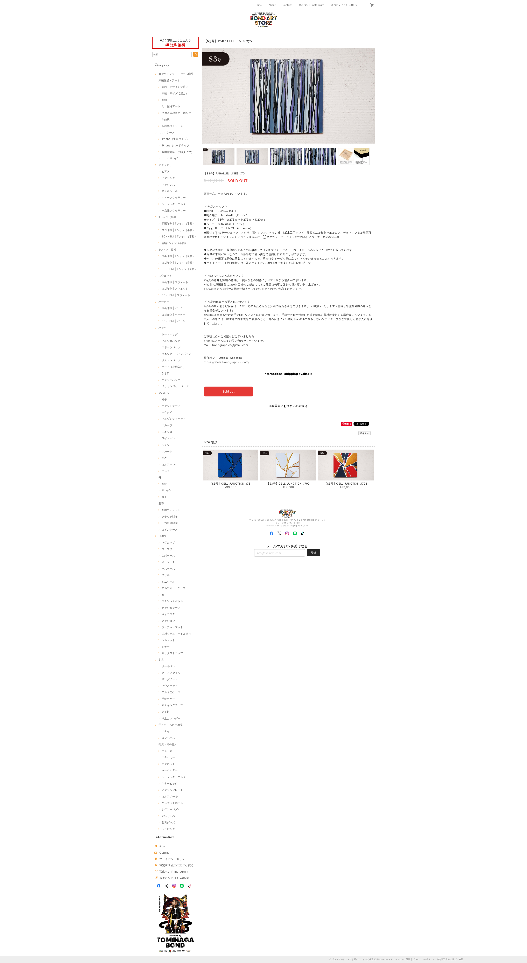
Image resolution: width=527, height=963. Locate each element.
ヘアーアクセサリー (174, 197)
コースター (168, 549)
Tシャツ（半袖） (169, 217)
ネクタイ (167, 412)
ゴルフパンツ (170, 464)
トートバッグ (170, 334)
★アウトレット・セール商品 (176, 73)
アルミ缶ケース (171, 692)
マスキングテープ (172, 705)
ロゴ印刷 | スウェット (175, 288)
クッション (168, 620)
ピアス (166, 171)
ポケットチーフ (171, 405)
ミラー (166, 646)
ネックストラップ (172, 653)
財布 (161, 503)
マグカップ (168, 542)
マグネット (168, 763)
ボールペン (168, 666)
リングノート (170, 679)
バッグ (163, 327)
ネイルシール (170, 191)
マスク (166, 470)
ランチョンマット (172, 627)
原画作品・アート (169, 80)
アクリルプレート (172, 789)
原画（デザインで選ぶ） (176, 86)
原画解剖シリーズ (172, 125)
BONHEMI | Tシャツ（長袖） (179, 269)
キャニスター (170, 614)
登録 (313, 552)
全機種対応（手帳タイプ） (178, 152)
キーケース (168, 562)
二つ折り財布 (170, 523)
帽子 (164, 399)
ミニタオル (168, 581)
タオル (166, 575)
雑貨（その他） (168, 744)
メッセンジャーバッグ (175, 386)
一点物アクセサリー (174, 210)
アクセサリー (167, 165)
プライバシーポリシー (173, 859)
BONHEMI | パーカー (175, 321)
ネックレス (168, 184)
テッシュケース (171, 607)
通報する (364, 433)
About (272, 5)
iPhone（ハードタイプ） (177, 145)
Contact (287, 5)
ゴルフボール (170, 796)
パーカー (164, 301)
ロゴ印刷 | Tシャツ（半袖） (178, 230)
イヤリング (168, 178)
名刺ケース (168, 555)
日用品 (163, 536)
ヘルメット (168, 640)
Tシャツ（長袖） (169, 249)
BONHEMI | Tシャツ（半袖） (179, 236)
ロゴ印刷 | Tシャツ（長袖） (178, 262)
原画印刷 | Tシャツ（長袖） (178, 256)
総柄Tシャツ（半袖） (174, 243)
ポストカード (170, 751)
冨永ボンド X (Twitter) (344, 5)
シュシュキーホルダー (175, 204)
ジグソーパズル (171, 809)
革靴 (164, 484)
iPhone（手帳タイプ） (175, 138)
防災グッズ (168, 822)
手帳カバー (168, 698)
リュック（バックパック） (178, 353)
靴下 (164, 497)
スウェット (165, 275)
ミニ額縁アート (171, 106)
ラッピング (168, 829)
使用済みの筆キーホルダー (178, 113)
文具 (161, 659)
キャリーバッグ (171, 379)
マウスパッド (170, 685)
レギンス (167, 432)
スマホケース (167, 132)
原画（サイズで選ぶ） (175, 93)
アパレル (164, 392)
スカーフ (167, 425)
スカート (167, 451)
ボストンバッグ (171, 360)
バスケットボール (172, 802)
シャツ (166, 444)
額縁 (164, 100)
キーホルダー (170, 770)
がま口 (166, 373)
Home (258, 5)
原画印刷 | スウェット (175, 282)
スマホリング (170, 158)
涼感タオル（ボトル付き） (178, 633)
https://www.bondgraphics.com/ (227, 362)
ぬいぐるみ (168, 816)
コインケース (170, 529)
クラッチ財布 (170, 516)
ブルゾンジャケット (174, 418)
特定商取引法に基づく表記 (176, 865)
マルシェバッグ (171, 340)
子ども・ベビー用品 (171, 724)
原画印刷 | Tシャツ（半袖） (178, 223)
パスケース (168, 568)
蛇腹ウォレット (171, 510)
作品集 (166, 119)
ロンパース (168, 737)
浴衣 (164, 457)
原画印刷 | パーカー (173, 308)
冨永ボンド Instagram (311, 5)
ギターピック (170, 783)
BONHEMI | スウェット (176, 295)
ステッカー (168, 757)
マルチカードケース (174, 588)
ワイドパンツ (170, 438)
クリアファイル (171, 672)
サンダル (167, 490)
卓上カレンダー (171, 718)
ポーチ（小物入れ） (174, 366)
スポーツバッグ (171, 347)
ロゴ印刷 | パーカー (173, 314)
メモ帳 (166, 711)
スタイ (166, 731)
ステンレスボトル (172, 601)
